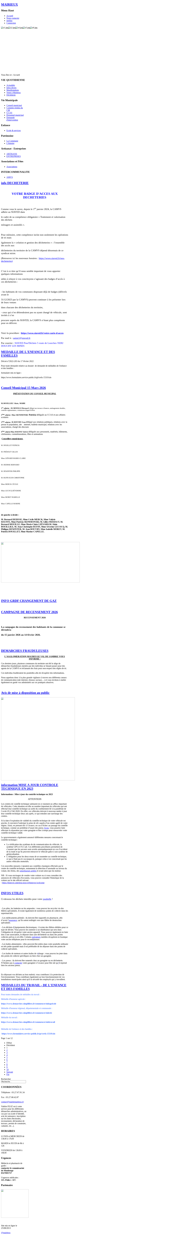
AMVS (9, 177)
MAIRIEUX (9, 4)
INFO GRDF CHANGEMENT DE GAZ (29, 601)
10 (7, 1069)
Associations (11, 167)
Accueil (9, 16)
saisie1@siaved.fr (21, 338)
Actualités (10, 85)
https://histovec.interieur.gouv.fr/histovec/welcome (23, 883)
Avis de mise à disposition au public (25, 692)
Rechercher (6, 1079)
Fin (7, 1074)
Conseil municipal (14, 105)
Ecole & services (13, 130)
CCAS (9, 113)
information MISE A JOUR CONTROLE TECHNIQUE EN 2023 (29, 786)
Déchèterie (11, 95)
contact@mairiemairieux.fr (12, 1102)
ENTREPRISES (13, 156)
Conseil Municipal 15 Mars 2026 (23, 387)
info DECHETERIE (15, 183)
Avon (46, 828)
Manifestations (12, 90)
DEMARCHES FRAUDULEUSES (24, 650)
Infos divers (11, 88)
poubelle (47, 899)
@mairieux (5, 1232)
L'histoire (10, 143)
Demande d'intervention (12, 118)
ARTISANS (11, 154)
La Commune (12, 141)
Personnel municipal (15, 115)
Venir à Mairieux (13, 92)
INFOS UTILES (12, 893)
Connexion (11, 23)
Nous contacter (12, 18)
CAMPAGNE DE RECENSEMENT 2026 (29, 612)
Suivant (9, 1072)
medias (9, 20)
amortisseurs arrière (28, 871)
